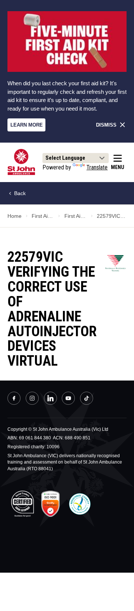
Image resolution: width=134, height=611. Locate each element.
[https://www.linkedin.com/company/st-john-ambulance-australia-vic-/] (50, 399)
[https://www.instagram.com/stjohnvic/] (32, 399)
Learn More (26, 125)
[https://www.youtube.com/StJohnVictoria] (68, 399)
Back (19, 193)
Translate (97, 167)
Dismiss (106, 125)
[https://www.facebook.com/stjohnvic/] (13, 399)
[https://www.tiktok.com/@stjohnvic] (86, 398)
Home (14, 216)
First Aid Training (43, 216)
